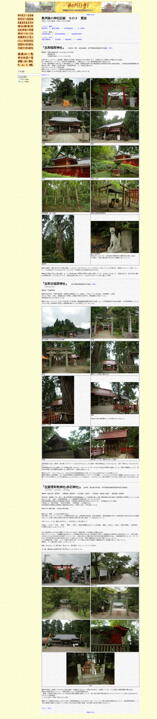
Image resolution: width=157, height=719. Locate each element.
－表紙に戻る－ (90, 15)
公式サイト (45, 75)
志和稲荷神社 (46, 34)
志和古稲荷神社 (60, 34)
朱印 (110, 48)
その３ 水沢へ (47, 708)
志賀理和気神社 (76, 34)
